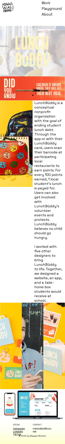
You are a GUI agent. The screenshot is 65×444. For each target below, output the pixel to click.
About (47, 14)
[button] (59, 72)
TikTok (17, 434)
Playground (52, 8)
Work (46, 3)
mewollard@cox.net (42, 430)
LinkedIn (18, 431)
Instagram (19, 428)
